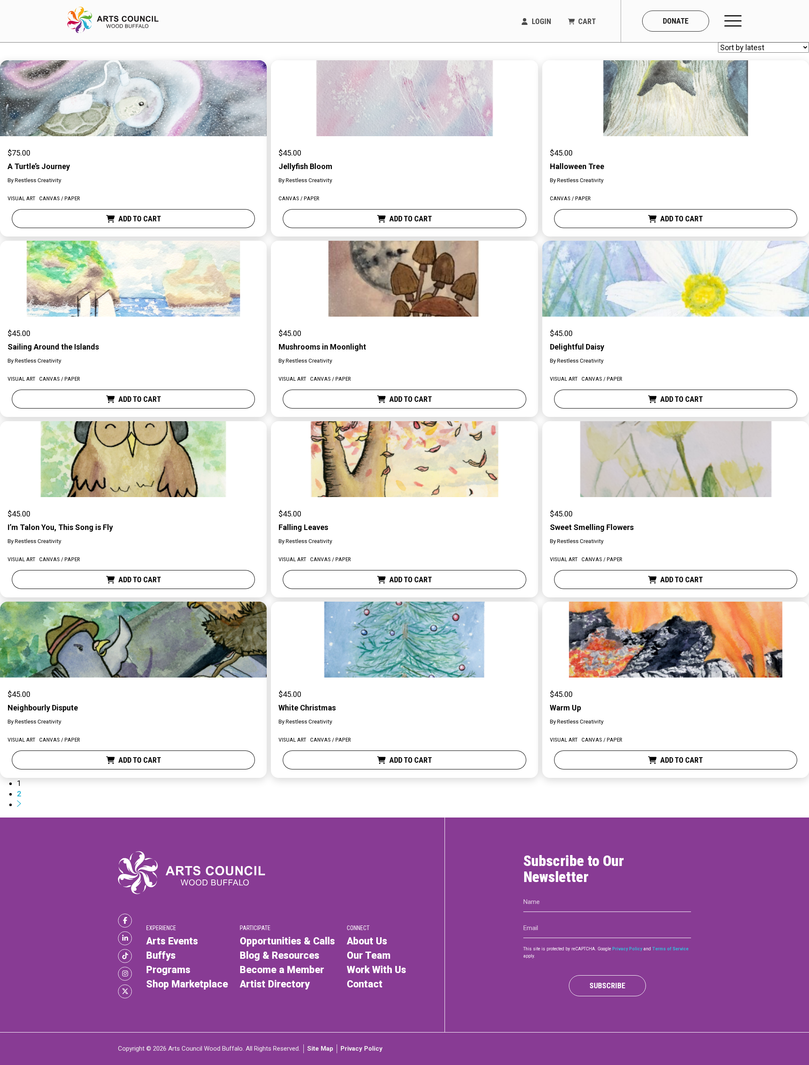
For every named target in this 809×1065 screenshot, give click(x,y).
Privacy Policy (627, 949)
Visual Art (21, 198)
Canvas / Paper (59, 198)
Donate (675, 20)
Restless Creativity (38, 180)
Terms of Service (670, 949)
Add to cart (139, 218)
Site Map (320, 1048)
